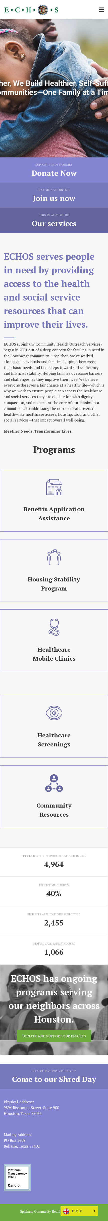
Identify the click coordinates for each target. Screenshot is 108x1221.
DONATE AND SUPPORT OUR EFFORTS (54, 1036)
